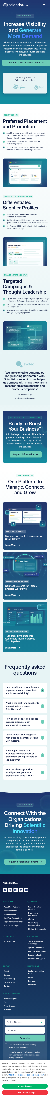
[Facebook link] (5, 890)
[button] (44, 5)
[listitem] (25, 690)
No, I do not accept (26, 1092)
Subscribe (25, 1038)
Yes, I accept (26, 1086)
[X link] (10, 890)
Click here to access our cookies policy (26, 1075)
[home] (8, 5)
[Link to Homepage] (10, 883)
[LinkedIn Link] (21, 890)
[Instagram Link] (15, 890)
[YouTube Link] (26, 890)
